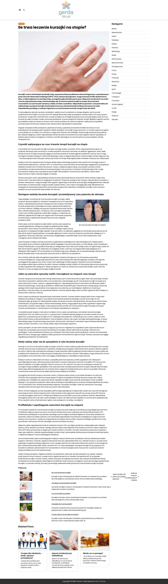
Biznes (114, 29)
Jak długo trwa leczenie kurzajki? (64, 483)
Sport (114, 89)
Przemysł (115, 78)
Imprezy (115, 48)
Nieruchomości (117, 63)
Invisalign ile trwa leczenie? (62, 504)
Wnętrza (115, 116)
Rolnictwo (115, 82)
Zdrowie (21, 24)
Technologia (116, 93)
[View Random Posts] (19, 9)
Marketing (115, 51)
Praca (114, 70)
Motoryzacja (116, 59)
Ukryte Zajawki (117, 104)
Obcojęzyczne (117, 66)
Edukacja (115, 40)
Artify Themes (99, 581)
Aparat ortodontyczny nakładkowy (62, 554)
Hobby (114, 44)
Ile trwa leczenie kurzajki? (61, 472)
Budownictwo (117, 32)
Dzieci (114, 36)
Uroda (114, 108)
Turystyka (115, 101)
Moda (114, 55)
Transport (115, 97)
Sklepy (114, 85)
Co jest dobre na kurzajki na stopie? (65, 514)
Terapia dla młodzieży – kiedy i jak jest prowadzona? (31, 555)
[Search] (23, 9)
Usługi (114, 112)
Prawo (114, 74)
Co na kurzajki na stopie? (61, 493)
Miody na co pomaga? (93, 553)
